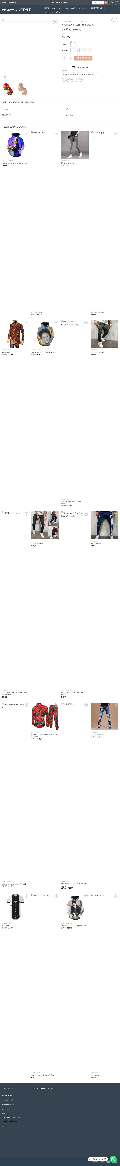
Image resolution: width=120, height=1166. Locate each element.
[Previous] (6, 50)
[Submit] (106, 2)
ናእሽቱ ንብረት (83, 8)
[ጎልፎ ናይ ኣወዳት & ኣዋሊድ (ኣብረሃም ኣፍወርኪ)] (75, 599)
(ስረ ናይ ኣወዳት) (96, 543)
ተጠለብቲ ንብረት (8, 1104)
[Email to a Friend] (72, 80)
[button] (113, 1159)
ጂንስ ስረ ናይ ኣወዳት (37, 543)
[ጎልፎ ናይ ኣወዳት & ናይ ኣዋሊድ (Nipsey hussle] (75, 791)
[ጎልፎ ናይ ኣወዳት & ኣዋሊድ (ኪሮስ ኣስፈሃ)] (15, 145)
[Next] (54, 50)
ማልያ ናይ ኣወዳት (7, 926)
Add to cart (83, 58)
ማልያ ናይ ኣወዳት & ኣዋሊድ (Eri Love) (43, 1075)
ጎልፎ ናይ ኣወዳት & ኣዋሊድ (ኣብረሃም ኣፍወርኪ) (72, 693)
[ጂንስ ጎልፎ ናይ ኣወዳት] (104, 219)
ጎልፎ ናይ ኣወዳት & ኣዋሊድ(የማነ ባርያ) (14, 884)
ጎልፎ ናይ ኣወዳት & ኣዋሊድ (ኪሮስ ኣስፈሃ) (15, 163)
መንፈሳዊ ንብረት (70, 8)
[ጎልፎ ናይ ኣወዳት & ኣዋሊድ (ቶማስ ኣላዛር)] (45, 334)
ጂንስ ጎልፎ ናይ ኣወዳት (98, 312)
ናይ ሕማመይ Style (16, 10)
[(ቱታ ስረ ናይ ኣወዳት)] (104, 334)
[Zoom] (5, 78)
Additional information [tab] (13, 102)
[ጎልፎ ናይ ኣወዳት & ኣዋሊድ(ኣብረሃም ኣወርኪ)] (75, 408)
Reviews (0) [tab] (29, 102)
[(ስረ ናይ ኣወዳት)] (104, 525)
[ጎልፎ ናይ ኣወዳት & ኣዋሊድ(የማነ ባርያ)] (15, 791)
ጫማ (60, 8)
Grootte (65, 50)
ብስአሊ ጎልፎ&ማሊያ (80, 21)
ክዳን (53, 8)
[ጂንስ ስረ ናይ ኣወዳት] (45, 525)
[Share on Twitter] (68, 80)
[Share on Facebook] (64, 80)
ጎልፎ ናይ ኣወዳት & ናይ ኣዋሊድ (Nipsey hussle (73, 885)
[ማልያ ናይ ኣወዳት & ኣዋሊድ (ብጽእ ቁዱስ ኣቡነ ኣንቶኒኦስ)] (15, 599)
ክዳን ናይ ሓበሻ (6, 352)
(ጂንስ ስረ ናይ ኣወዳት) (68, 163)
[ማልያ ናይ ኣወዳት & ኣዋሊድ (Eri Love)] (45, 982)
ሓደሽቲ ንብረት (74, 74)
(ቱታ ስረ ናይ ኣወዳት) (97, 352)
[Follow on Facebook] (112, 2)
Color (64, 44)
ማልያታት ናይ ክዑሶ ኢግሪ (12, 1117)
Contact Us (96, 8)
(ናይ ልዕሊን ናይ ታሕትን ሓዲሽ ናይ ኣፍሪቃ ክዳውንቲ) (44, 735)
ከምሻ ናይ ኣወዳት (36, 312)
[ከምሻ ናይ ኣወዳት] (45, 219)
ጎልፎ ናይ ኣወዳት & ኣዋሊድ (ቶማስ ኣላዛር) (44, 352)
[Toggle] (27, 1109)
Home (46, 8)
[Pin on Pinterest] (77, 80)
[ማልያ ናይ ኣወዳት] (15, 907)
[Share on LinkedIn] (81, 80)
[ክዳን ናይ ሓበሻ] (15, 334)
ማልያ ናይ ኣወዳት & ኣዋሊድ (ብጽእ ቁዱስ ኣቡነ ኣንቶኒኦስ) (14, 693)
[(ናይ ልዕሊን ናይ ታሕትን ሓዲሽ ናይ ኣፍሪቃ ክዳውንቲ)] (45, 716)
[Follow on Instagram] (116, 2)
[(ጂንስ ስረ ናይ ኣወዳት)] (75, 145)
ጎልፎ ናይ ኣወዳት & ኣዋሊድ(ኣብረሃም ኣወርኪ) (72, 502)
